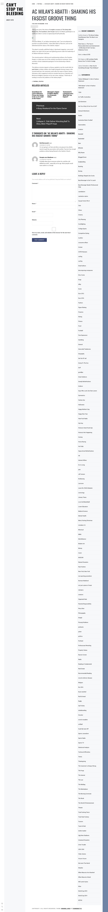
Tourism (80, 821)
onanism (80, 594)
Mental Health (82, 516)
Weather (80, 868)
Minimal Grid (65, 908)
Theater (80, 807)
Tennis (80, 756)
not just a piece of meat (85, 585)
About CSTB (10, 20)
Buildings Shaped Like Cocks (86, 176)
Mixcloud (80, 530)
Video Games (82, 854)
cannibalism (81, 191)
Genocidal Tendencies (84, 349)
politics (41, 81)
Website (34, 220)
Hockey (80, 437)
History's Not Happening (85, 432)
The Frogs (81, 770)
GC (47, 23)
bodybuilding (81, 162)
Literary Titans (82, 497)
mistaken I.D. (82, 525)
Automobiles (82, 125)
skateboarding (82, 710)
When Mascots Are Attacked (86, 872)
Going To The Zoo (83, 363)
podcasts (81, 627)
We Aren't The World (84, 863)
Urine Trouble (82, 844)
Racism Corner (82, 655)
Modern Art (81, 543)
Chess (80, 210)
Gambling (81, 340)
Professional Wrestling (84, 645)
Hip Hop (80, 423)
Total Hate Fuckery (83, 817)
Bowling (80, 166)
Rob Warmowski (44, 143)
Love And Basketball (84, 502)
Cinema (80, 215)
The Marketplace (83, 789)
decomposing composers (85, 270)
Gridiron (80, 386)
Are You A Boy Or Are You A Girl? (87, 106)
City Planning (82, 219)
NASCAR (80, 557)
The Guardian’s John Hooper (47, 31)
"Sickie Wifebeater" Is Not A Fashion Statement (88, 80)
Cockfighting (81, 224)
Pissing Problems (83, 622)
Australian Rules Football (85, 120)
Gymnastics (81, 395)
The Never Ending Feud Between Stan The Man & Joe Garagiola (88, 37)
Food (79, 326)
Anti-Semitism (82, 101)
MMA (79, 534)
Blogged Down (82, 157)
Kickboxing (81, 479)
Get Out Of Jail (82, 358)
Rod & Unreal (82, 696)
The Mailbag (81, 784)
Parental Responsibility (84, 604)
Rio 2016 (80, 687)
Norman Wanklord (83, 580)
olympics (80, 590)
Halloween (81, 404)
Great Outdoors (82, 377)
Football (35, 81)
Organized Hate (82, 599)
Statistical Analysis (83, 747)
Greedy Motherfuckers (84, 381)
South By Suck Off (83, 729)
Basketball (81, 138)
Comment (35, 183)
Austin (80, 115)
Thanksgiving (82, 761)
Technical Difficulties (84, 752)
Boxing (80, 171)
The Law (80, 780)
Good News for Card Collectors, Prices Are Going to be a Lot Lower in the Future (38, 95)
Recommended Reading (85, 673)
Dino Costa (81, 275)
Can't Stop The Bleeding (14, 9)
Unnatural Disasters (83, 840)
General (80, 344)
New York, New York (84, 571)
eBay (79, 284)
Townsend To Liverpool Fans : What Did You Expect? (68, 94)
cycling (80, 261)
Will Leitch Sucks (83, 882)
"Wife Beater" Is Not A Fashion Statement (86, 87)
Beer (79, 143)
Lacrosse (81, 483)
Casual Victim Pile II (84, 201)
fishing (80, 316)
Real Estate (81, 668)
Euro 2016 (81, 298)
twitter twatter (82, 831)
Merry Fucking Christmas (85, 520)
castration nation (83, 196)
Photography (81, 613)
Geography (81, 354)
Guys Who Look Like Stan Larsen (87, 391)
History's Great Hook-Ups (85, 428)
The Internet (81, 775)
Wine (79, 886)
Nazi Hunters (82, 567)
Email (34, 211)
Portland (80, 641)
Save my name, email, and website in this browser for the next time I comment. (51, 233)
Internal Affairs (82, 460)
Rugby (80, 701)
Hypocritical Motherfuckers (86, 451)
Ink (79, 455)
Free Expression (82, 335)
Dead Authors (82, 266)
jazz (79, 469)
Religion (80, 682)
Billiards (80, 148)
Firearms (80, 312)
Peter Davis (81, 44)
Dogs (79, 279)
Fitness (80, 321)
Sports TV (81, 743)
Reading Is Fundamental (85, 664)
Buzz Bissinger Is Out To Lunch (87, 180)
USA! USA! (81, 849)
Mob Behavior (82, 539)
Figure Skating (82, 307)
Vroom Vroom (82, 858)
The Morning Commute (84, 794)
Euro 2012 (81, 293)
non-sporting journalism (85, 576)
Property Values (82, 650)
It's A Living (81, 465)
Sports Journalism (83, 733)
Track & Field (82, 826)
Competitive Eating (83, 233)
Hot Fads (80, 446)
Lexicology (81, 492)
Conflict (80, 238)
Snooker (80, 715)
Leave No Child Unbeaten (85, 488)
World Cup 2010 (82, 891)
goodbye (80, 372)
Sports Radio (82, 738)
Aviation (80, 129)
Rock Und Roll (82, 692)
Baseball (80, 134)
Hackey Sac (81, 400)
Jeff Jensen (81, 474)
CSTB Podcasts (82, 252)
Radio (80, 659)
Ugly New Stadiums (83, 835)
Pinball (80, 618)
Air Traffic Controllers (84, 97)
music (80, 553)
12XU (79, 92)
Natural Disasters (83, 562)
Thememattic (77, 908)
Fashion (80, 303)
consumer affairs (83, 242)
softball (80, 724)
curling (80, 256)
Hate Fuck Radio (83, 418)
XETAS (80, 900)
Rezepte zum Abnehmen (46, 157)
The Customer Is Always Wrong (87, 766)
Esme (80, 289)
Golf (79, 367)
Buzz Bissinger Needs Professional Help (88, 186)
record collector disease (85, 678)
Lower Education (83, 506)
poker (80, 631)
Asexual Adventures (83, 111)
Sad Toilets (81, 706)
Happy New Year (83, 414)
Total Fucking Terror (84, 812)
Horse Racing (82, 442)
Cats (79, 205)
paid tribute (35, 69)
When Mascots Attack (84, 877)
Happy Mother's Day (84, 409)
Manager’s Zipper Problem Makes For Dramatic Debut (53, 94)
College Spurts (82, 228)
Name (34, 203)
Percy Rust (81, 608)
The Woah (81, 798)
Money (80, 548)
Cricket (80, 247)
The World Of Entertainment (86, 803)
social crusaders (83, 719)
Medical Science (83, 511)
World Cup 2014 (82, 895)
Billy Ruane (81, 152)
